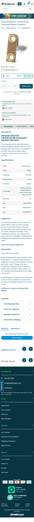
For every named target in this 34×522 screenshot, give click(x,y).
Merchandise (6, 419)
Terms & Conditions (4, 505)
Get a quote (9, 108)
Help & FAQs (5, 445)
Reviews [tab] (4, 328)
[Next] (31, 126)
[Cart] (28, 4)
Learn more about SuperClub (12, 245)
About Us (4, 464)
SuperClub (5, 405)
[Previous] (24, 349)
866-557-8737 (9, 378)
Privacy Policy (17, 505)
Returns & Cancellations (10, 437)
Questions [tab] (15, 328)
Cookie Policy (28, 505)
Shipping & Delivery (8, 441)
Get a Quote (5, 410)
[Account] (24, 4)
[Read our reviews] (17, 497)
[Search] (30, 9)
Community (5, 459)
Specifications (22, 126)
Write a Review (20, 338)
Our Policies (5, 432)
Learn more (8, 119)
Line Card (4, 472)
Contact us (8, 388)
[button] (21, 490)
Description (8, 126)
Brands (3, 468)
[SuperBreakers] (8, 4)
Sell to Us (4, 414)
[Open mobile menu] (32, 4)
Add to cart (26, 86)
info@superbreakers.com (13, 383)
